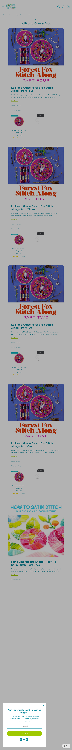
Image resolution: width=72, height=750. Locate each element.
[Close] (43, 705)
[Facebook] (21, 739)
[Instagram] (27, 739)
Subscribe (24, 733)
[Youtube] (24, 739)
